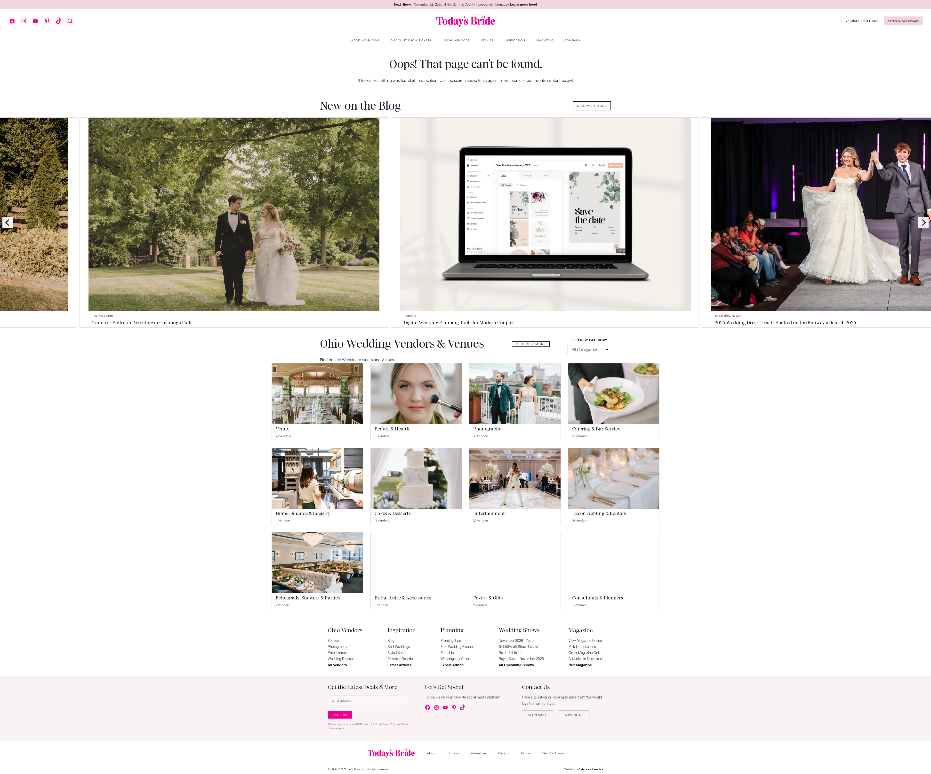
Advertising (574, 715)
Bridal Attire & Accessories (403, 598)
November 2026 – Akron (517, 640)
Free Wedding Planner (457, 646)
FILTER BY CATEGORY (589, 340)
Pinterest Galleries (400, 659)
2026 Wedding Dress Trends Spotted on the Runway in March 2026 (631, 322)
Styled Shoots (397, 653)
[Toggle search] (70, 21)
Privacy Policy (389, 724)
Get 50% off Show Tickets (518, 646)
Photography (487, 429)
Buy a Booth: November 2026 (521, 659)
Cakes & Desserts (393, 513)
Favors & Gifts (488, 598)
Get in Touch (537, 715)
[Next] (923, 222)
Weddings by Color (455, 659)
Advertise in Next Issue (585, 659)
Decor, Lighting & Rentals (599, 513)
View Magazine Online (585, 640)
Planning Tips (451, 640)
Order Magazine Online (586, 653)
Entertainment (489, 513)
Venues (333, 640)
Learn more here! (523, 4)
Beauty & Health (392, 429)
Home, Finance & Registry (303, 513)
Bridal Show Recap (574, 315)
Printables (448, 653)
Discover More (592, 105)
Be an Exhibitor (510, 653)
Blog (390, 640)
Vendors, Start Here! (861, 20)
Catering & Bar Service (596, 429)
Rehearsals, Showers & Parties (308, 598)
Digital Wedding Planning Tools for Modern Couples (305, 322)
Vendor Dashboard (903, 21)
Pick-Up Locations (582, 646)
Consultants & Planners (597, 598)
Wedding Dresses (341, 659)
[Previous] (7, 222)
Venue (282, 429)
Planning (256, 315)
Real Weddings (398, 646)
